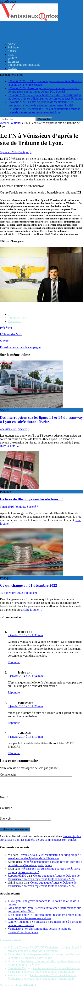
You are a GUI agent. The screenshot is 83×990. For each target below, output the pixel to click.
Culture (12, 57)
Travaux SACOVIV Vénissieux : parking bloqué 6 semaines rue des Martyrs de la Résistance (44, 856)
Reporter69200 (17, 875)
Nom (3, 797)
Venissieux (14, 321)
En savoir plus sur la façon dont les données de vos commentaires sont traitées (40, 838)
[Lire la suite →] (10, 446)
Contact (12, 68)
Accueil (12, 44)
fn (9, 314)
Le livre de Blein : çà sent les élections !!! (31, 499)
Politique (13, 47)
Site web (5, 818)
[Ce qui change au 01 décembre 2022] (31, 574)
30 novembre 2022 (11, 592)
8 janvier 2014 (9, 152)
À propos (13, 61)
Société (12, 50)
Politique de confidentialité (24, 64)
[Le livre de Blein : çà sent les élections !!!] (19, 488)
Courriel (5, 808)
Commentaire (8, 774)
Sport (11, 54)
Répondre (14, 662)
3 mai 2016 (7, 506)
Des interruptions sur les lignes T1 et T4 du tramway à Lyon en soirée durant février (41, 419)
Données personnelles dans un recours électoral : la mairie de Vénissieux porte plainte (45, 863)
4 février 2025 (8, 429)
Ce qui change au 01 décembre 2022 (28, 585)
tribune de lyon (17, 317)
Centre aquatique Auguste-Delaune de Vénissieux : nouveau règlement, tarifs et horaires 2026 (44, 877)
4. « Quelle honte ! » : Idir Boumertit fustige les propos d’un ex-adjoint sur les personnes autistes (44, 916)
